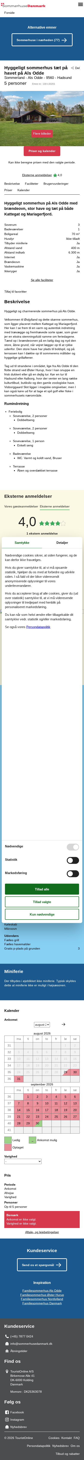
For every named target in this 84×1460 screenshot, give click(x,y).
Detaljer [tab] (62, 542)
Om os (75, 1446)
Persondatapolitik (38, 1446)
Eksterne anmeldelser (37, 175)
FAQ (77, 1438)
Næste (63, 1024)
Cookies (53, 1438)
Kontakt (66, 1438)
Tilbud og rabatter (68, 1453)
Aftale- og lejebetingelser (42, 1232)
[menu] (80, 4)
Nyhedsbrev (60, 1446)
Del (77, 68)
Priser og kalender (42, 151)
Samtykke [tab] (22, 542)
